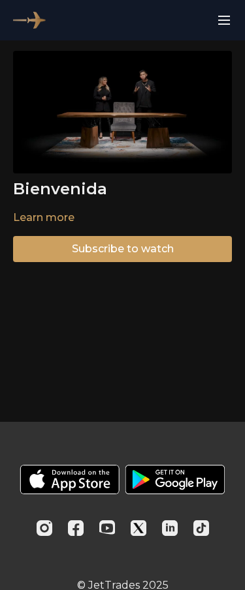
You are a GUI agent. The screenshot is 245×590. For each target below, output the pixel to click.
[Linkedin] (170, 528)
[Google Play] (175, 479)
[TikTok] (201, 528)
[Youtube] (107, 528)
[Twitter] (138, 528)
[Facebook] (76, 528)
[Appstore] (70, 479)
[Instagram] (44, 528)
